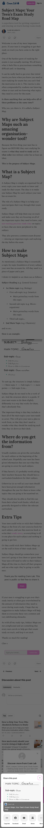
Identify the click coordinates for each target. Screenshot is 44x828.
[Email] (24, 818)
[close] (40, 778)
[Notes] (32, 818)
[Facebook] (15, 818)
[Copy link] (6, 818)
